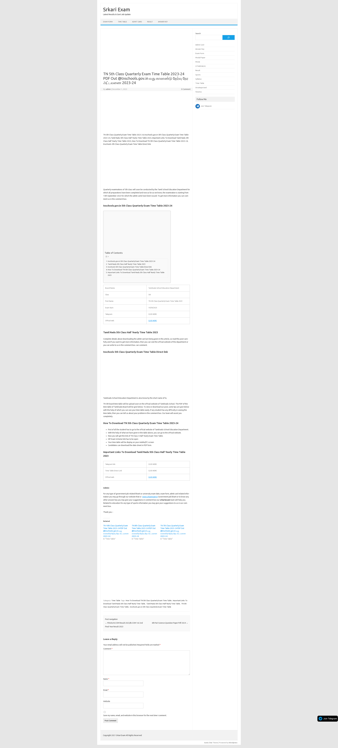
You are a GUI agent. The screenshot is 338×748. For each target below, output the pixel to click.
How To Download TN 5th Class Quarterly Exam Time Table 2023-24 (134, 270)
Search (198, 33)
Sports (198, 75)
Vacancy (198, 92)
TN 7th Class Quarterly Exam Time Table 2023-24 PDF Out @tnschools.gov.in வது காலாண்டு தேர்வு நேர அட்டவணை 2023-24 (173, 531)
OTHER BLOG (200, 66)
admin (108, 89)
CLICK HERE (152, 320)
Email (106, 690)
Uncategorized (201, 87)
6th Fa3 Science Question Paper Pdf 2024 (170, 623)
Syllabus (198, 79)
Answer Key (163, 22)
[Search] (228, 37)
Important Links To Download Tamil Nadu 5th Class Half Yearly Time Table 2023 (136, 273)
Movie (197, 62)
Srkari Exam (116, 9)
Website (106, 701)
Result (150, 22)
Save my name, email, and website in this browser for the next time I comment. (135, 715)
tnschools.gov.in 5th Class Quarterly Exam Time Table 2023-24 (131, 261)
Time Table (122, 22)
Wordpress (233, 743)
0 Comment (186, 89)
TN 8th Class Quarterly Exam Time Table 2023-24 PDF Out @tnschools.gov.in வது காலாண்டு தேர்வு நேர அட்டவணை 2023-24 (144, 531)
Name (106, 679)
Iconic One (208, 743)
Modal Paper (200, 57)
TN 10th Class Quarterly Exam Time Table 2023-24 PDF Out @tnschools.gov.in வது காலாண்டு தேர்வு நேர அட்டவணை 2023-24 (116, 531)
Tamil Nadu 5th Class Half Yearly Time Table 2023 (126, 264)
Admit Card (137, 22)
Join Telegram (330, 718)
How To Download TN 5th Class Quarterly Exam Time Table (149, 600)
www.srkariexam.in (150, 497)
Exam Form (108, 22)
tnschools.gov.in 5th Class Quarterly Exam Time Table (150, 607)
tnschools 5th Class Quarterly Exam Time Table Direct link (130, 267)
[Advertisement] (146, 52)
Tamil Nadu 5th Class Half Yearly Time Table (163, 604)
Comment (107, 649)
